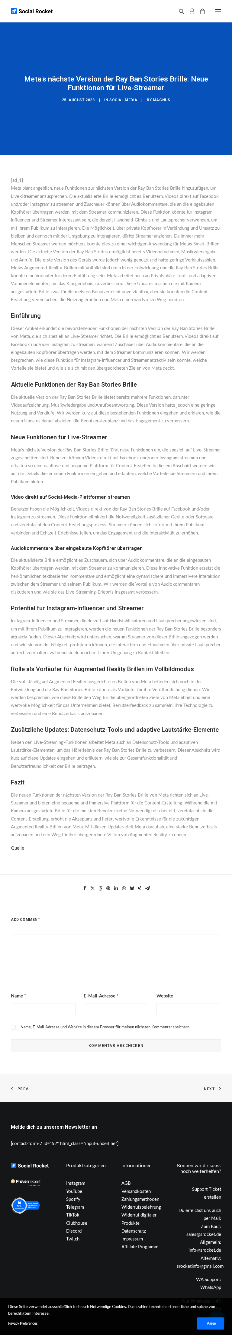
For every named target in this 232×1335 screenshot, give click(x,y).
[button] (218, 11)
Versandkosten (136, 1191)
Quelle (17, 848)
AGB (126, 1183)
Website (164, 996)
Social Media (123, 100)
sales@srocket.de (203, 1234)
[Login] (189, 11)
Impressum (132, 1239)
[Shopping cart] (199, 11)
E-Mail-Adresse (101, 996)
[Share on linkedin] (116, 888)
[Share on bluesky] (131, 888)
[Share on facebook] (84, 888)
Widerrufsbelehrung (141, 1207)
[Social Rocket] (56, 11)
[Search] (178, 11)
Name (18, 996)
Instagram (75, 1183)
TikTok (72, 1215)
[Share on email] (147, 888)
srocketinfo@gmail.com (200, 1266)
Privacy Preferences (22, 1323)
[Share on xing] (139, 888)
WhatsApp (210, 1287)
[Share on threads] (100, 888)
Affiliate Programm (139, 1247)
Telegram (75, 1207)
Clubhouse (76, 1223)
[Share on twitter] (92, 888)
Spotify (73, 1199)
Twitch (72, 1239)
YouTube (74, 1191)
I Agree (210, 1323)
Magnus (161, 100)
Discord (74, 1231)
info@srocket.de (204, 1250)
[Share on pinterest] (108, 888)
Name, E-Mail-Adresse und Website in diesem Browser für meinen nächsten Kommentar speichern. (105, 1027)
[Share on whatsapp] (123, 888)
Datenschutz (133, 1231)
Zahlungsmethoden (140, 1199)
